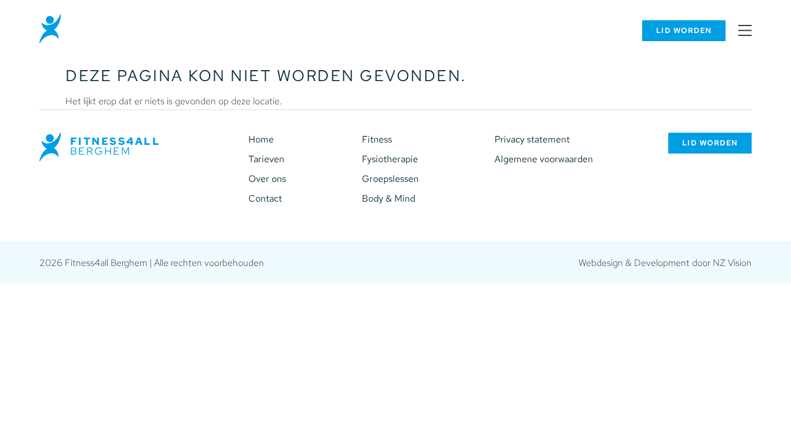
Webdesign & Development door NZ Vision (665, 263)
